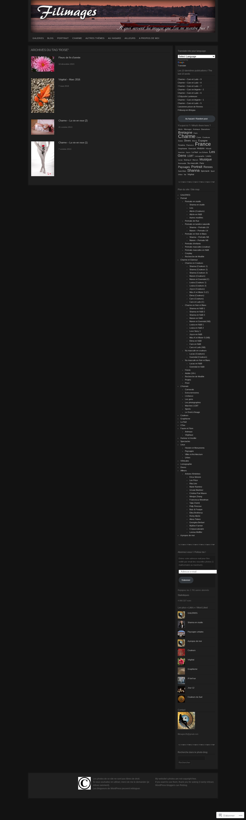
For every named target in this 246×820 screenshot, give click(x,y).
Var (185, 174)
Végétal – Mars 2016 (69, 79)
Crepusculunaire (196, 529)
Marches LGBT (191, 406)
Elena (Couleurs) (196, 295)
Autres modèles (196, 218)
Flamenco (190, 145)
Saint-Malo (182, 171)
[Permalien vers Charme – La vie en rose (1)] (43, 176)
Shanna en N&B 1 (197, 308)
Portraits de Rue (192, 221)
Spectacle (205, 171)
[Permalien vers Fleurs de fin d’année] (43, 71)
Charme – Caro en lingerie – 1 (191, 100)
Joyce (188, 152)
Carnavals (189, 389)
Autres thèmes (95, 38)
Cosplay (188, 253)
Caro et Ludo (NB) (197, 347)
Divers (187, 140)
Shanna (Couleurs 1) (198, 266)
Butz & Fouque (195, 509)
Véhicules (184, 461)
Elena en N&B (195, 341)
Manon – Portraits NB (198, 240)
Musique (206, 159)
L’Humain (184, 386)
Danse (180, 141)
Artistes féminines (192, 474)
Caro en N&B (195, 344)
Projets (188, 380)
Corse (199, 137)
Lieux (182, 445)
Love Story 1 (195, 331)
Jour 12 (191, 688)
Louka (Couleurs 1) (197, 282)
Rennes (208, 167)
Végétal (190, 174)
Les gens (189, 399)
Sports (188, 409)
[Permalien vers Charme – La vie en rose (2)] (43, 134)
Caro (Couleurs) (196, 299)
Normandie (182, 163)
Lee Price (193, 480)
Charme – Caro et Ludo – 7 (190, 86)
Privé (187, 383)
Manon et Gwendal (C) (199, 279)
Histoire (201, 148)
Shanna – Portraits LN (199, 227)
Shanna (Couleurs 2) (198, 269)
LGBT (190, 156)
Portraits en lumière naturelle (197, 224)
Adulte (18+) (190, 373)
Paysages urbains (195, 632)
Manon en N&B (196, 318)
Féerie (188, 370)
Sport (213, 171)
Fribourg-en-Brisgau (186, 110)
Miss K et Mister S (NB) (199, 338)
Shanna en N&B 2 (197, 312)
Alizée (180, 129)
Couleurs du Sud (195, 697)
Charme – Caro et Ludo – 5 (190, 103)
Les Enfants (203, 152)
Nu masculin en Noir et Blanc (197, 360)
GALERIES (38, 38)
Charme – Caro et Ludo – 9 (190, 79)
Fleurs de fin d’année (69, 57)
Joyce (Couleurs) (197, 289)
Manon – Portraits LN (198, 230)
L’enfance (189, 396)
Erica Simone (195, 477)
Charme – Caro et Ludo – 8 (190, 83)
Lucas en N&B (195, 363)
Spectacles (185, 441)
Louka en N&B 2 (196, 328)
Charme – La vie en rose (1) (73, 142)
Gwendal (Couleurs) (198, 357)
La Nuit (195, 152)
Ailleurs (130, 38)
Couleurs (206, 137)
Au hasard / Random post (196, 119)
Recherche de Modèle (194, 256)
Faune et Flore (186, 428)
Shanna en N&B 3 (197, 315)
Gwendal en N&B (196, 367)
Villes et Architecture (194, 454)
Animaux (196, 129)
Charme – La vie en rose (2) (73, 120)
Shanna (193, 170)
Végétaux (189, 435)
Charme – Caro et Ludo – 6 (190, 93)
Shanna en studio (197, 205)
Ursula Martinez (196, 490)
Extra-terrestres (192, 393)
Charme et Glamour (189, 260)
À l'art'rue (192, 678)
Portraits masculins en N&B (197, 250)
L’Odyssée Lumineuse (187, 96)
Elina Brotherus (196, 513)
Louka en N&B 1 (196, 325)
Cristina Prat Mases (198, 493)
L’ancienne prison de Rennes (190, 107)
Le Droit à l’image (192, 412)
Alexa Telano (195, 519)
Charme (77, 38)
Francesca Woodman (198, 500)
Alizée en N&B (195, 214)
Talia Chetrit (194, 503)
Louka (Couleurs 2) (197, 286)
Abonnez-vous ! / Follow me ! (192, 552)
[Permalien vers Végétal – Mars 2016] (43, 112)
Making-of (187, 160)
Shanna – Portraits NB (199, 237)
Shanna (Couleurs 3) (198, 273)
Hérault (208, 149)
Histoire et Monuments (195, 448)
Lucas (180, 160)
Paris (202, 163)
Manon (195, 160)
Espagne (202, 140)
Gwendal (192, 149)
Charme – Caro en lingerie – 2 (191, 89)
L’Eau (182, 425)
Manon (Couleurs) (197, 276)
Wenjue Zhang (195, 496)
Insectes (181, 152)
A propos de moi (149, 38)
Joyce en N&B (195, 334)
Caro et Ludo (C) (196, 302)
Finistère (181, 145)
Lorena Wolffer (195, 532)
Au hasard (114, 38)
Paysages (184, 166)
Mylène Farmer (196, 526)
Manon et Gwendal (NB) (200, 321)
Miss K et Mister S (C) (199, 292)
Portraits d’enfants (193, 243)
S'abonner (186, 580)
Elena (194, 141)
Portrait (63, 38)
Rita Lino (193, 483)
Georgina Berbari (196, 522)
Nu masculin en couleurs (196, 350)
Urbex (180, 174)
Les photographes (193, 402)
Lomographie (199, 156)
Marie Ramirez (195, 487)
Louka (208, 156)
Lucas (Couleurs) (197, 354)
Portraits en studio (193, 201)
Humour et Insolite (188, 438)
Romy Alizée (194, 516)
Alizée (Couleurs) (197, 211)
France (203, 144)
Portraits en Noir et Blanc (196, 234)
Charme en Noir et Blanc (195, 305)
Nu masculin (192, 163)
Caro (196, 133)
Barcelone (205, 129)
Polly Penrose (195, 506)
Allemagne (188, 129)
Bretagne (185, 132)
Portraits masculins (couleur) (197, 247)
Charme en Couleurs (194, 263)
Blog (50, 38)
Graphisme (182, 149)
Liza (191, 208)
